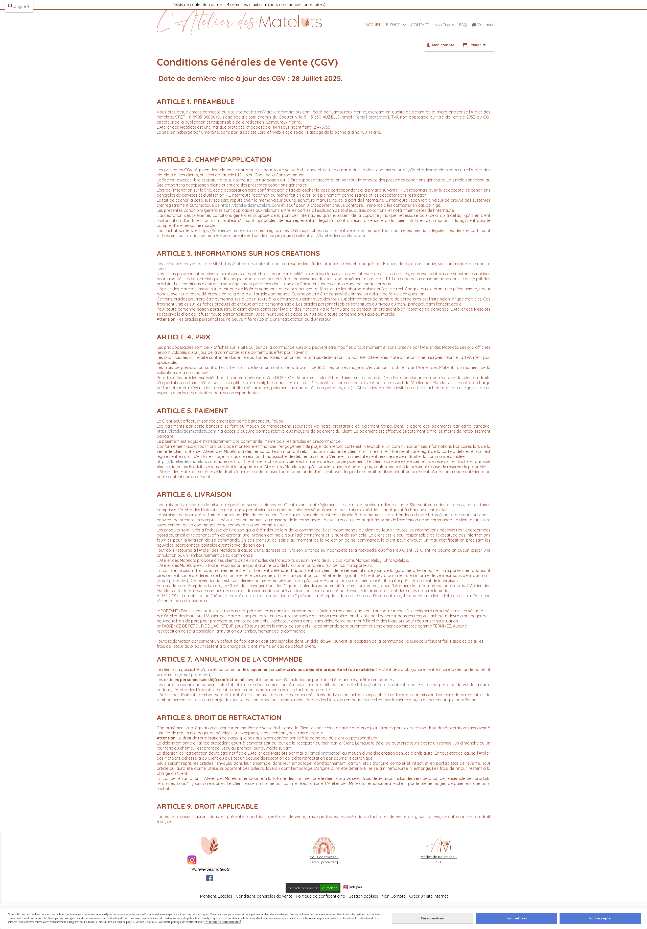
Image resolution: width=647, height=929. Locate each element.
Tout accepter (600, 918)
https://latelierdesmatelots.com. (387, 684)
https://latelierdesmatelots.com (281, 111)
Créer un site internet (428, 896)
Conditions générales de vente (264, 896)
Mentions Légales (216, 896)
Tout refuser (516, 918)
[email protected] (372, 117)
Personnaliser (433, 918)
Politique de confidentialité (320, 896)
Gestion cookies (364, 896)
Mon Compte (394, 896)
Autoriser (329, 888)
